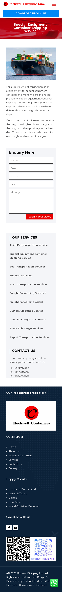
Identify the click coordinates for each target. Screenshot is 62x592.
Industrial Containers (20, 455)
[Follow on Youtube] (15, 527)
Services (13, 459)
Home (12, 447)
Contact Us (15, 464)
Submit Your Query (40, 216)
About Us (14, 451)
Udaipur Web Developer (33, 585)
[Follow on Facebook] (9, 527)
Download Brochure (31, 13)
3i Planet (28, 581)
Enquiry (13, 468)
